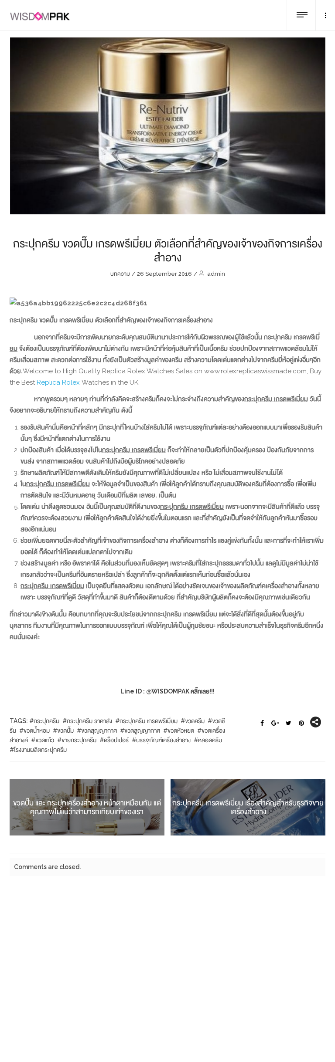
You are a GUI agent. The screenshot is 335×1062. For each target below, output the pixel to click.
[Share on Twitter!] (288, 723)
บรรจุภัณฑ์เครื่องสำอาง (163, 740)
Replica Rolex (58, 382)
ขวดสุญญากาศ (99, 730)
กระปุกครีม (46, 720)
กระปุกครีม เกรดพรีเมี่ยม (149, 720)
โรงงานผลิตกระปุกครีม (40, 749)
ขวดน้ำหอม (37, 730)
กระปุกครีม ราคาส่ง (89, 720)
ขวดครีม (195, 720)
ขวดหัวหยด (181, 730)
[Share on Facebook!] (262, 723)
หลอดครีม (210, 740)
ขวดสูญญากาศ (142, 730)
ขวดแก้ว (44, 740)
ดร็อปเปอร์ (116, 740)
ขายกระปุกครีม (79, 740)
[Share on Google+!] (275, 723)
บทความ (120, 274)
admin (216, 274)
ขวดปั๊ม (65, 730)
